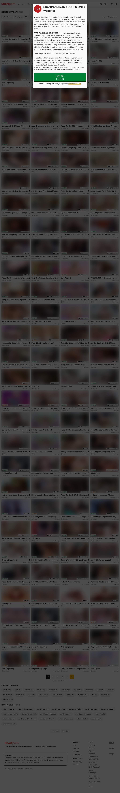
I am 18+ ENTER (60, 77)
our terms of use (74, 84)
